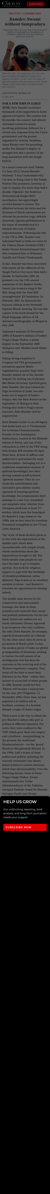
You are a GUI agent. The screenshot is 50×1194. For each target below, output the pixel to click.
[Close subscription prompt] (47, 801)
